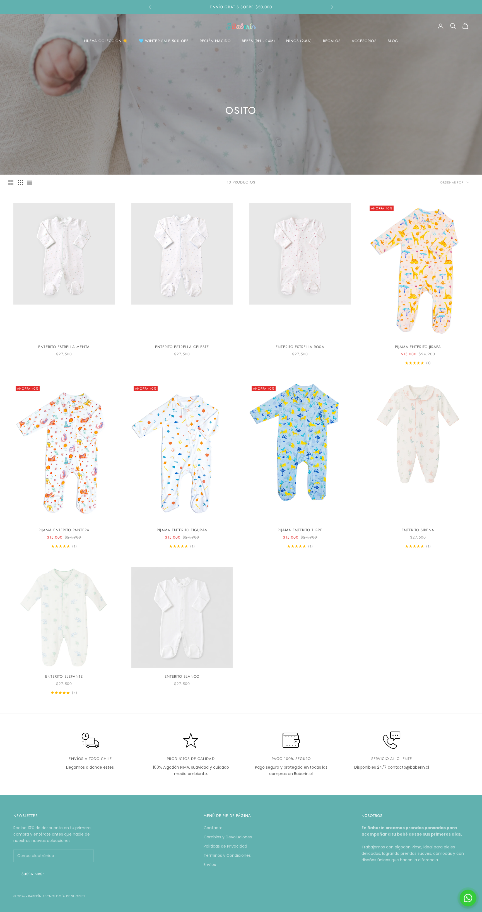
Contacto (213, 828)
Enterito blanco (182, 676)
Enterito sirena (418, 530)
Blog (393, 41)
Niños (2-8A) (299, 41)
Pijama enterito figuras (182, 530)
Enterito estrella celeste (182, 346)
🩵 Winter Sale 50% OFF (164, 41)
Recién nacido (215, 41)
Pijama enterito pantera (64, 530)
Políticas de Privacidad (225, 846)
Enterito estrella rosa (300, 346)
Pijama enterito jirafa (418, 346)
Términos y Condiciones (227, 855)
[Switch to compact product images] (29, 182)
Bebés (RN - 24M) (258, 41)
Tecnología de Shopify (64, 896)
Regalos (332, 41)
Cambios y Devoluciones (228, 837)
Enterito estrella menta (64, 346)
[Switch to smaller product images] (20, 182)
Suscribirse (33, 874)
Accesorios (364, 41)
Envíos (210, 864)
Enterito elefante (64, 676)
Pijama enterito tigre (300, 530)
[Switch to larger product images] (10, 182)
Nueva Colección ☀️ (106, 41)
